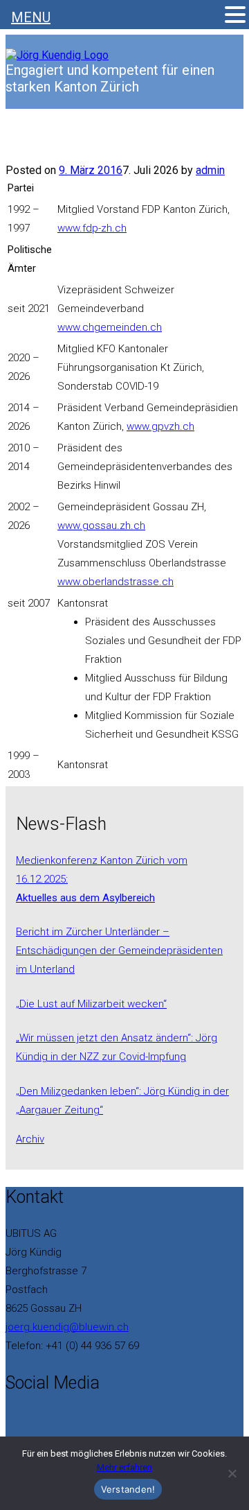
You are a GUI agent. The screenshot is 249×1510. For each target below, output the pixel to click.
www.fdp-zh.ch (92, 228)
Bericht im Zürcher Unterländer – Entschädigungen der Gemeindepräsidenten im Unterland (119, 950)
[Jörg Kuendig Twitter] (18, 1416)
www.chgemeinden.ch (109, 327)
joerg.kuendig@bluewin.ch (67, 1327)
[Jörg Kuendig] (57, 55)
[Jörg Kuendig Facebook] (10, 1416)
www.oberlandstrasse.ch (115, 581)
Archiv (30, 1139)
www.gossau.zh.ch (101, 525)
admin (210, 170)
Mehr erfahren (124, 1467)
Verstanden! (128, 1489)
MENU (30, 17)
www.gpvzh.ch (160, 426)
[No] (232, 1473)
